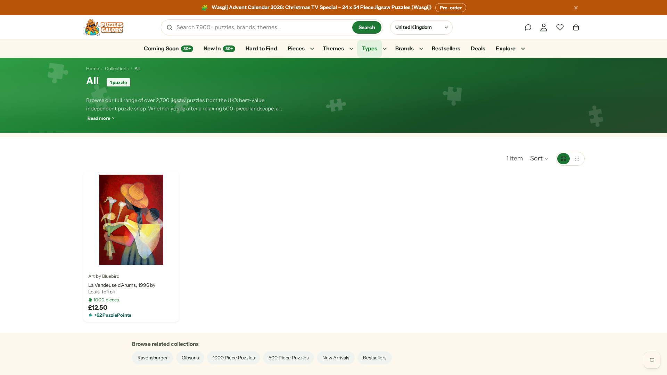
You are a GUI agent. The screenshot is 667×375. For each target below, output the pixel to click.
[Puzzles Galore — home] (103, 27)
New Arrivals (335, 357)
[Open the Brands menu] (421, 49)
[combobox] (262, 27)
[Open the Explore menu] (523, 49)
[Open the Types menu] (384, 49)
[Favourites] (560, 27)
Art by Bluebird (104, 276)
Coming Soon (167, 48)
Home (92, 68)
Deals (478, 48)
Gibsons (190, 357)
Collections (117, 68)
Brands (404, 48)
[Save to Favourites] (94, 257)
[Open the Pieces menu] (312, 49)
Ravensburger (153, 357)
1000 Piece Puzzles (234, 357)
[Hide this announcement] (576, 7)
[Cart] (576, 27)
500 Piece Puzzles (288, 357)
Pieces (296, 48)
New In (218, 48)
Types (369, 48)
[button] (539, 158)
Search (367, 27)
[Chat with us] (528, 27)
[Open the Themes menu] (351, 49)
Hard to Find (261, 48)
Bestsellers (446, 48)
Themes (333, 48)
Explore (506, 48)
